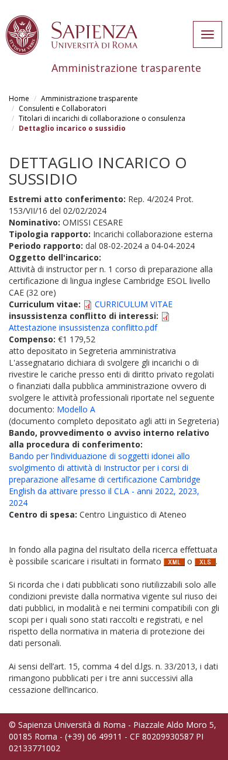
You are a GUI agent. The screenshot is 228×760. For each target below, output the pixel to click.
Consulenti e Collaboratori (62, 108)
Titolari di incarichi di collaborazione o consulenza (102, 118)
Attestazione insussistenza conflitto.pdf (83, 327)
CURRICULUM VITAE (133, 304)
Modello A (76, 409)
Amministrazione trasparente (89, 98)
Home (19, 98)
